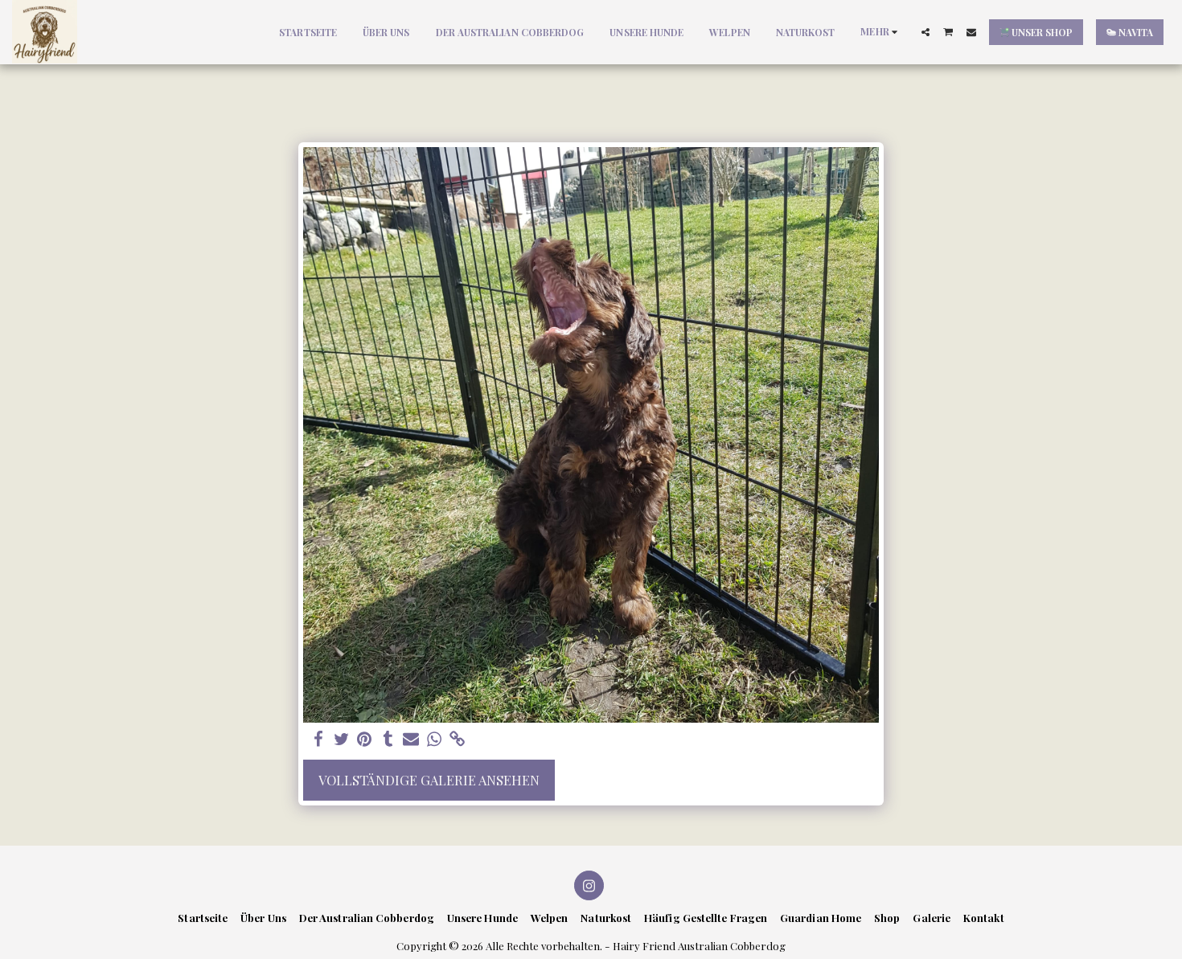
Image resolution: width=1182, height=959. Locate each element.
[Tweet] (341, 739)
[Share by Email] (411, 739)
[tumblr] (388, 739)
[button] (925, 32)
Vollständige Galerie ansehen (429, 780)
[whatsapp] (434, 739)
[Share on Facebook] (318, 739)
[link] (457, 739)
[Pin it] (364, 739)
